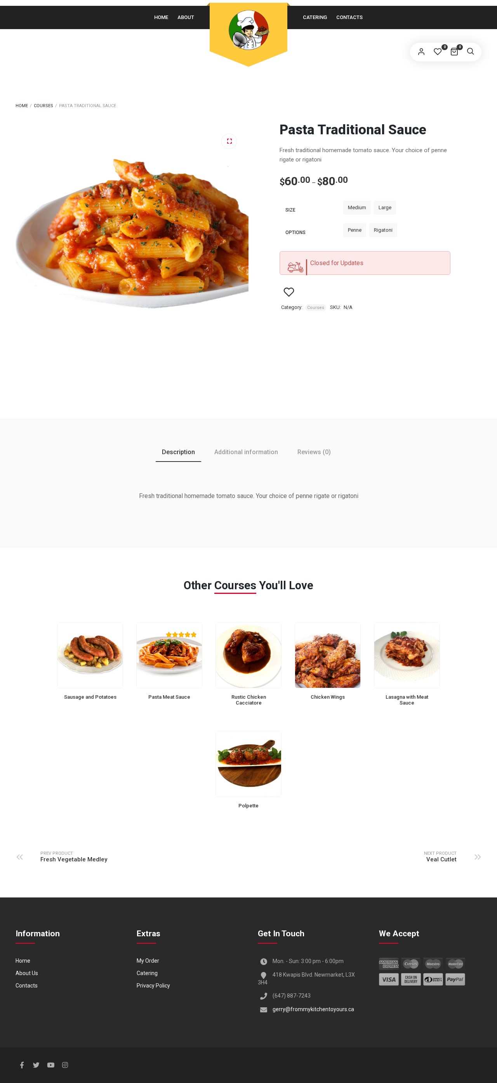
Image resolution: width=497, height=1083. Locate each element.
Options (295, 232)
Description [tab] (178, 452)
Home (161, 17)
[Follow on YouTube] (50, 1065)
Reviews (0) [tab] (314, 452)
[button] (229, 141)
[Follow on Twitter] (36, 1065)
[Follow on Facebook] (22, 1065)
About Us (27, 973)
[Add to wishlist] (289, 292)
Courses (43, 105)
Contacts (349, 17)
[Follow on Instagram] (65, 1065)
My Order (148, 961)
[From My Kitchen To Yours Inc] (248, 30)
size (290, 210)
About (185, 17)
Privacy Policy (153, 985)
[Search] (470, 52)
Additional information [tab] (246, 452)
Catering (315, 17)
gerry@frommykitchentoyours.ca (313, 1009)
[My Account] (421, 52)
